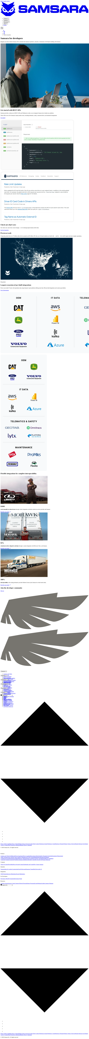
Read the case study (5, 511)
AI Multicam (12, 856)
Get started (3, 117)
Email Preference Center (49, 843)
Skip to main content (5, 1)
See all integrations (5, 290)
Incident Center (31, 859)
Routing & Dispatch (44, 857)
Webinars (39, 883)
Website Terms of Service (23, 843)
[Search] (2, 28)
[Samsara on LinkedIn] (4, 839)
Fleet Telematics (22, 857)
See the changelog (5, 230)
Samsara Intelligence (23, 859)
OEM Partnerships (7, 682)
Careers (6, 864)
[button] (44, 761)
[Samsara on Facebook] (4, 831)
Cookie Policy (32, 843)
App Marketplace (12, 874)
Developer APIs (6, 686)
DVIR (44, 858)
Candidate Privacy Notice (12, 843)
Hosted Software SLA (80, 843)
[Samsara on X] (4, 834)
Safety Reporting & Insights (46, 856)
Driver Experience (7, 676)
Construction (15, 869)
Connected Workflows (14, 859)
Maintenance (37, 857)
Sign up (2, 590)
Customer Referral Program (9, 693)
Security (18, 864)
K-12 (41, 869)
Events (35, 883)
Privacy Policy (4, 843)
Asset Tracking (11, 857)
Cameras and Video (7, 674)
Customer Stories (7, 690)
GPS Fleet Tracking (30, 857)
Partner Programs (30, 883)
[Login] (4, 33)
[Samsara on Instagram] (4, 836)
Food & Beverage (7, 680)
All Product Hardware (45, 859)
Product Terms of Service (69, 843)
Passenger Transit (29, 869)
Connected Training (5, 859)
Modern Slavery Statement (26, 845)
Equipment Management (57, 856)
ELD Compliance (49, 858)
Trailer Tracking (4, 857)
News (9, 864)
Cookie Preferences (40, 843)
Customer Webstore (49, 883)
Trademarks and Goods (28, 864)
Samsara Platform (15, 858)
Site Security (37, 859)
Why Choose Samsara (38, 864)
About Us (3, 864)
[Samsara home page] (10, 668)
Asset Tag (16, 857)
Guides (43, 883)
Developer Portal (7, 689)
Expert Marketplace (7, 684)
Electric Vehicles (22, 858)
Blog (12, 864)
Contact (21, 864)
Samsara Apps (29, 858)
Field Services (36, 869)
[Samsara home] (44, 15)
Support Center (11, 883)
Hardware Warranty (59, 843)
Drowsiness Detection (35, 856)
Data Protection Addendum (14, 845)
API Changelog (11, 878)
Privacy (14, 864)
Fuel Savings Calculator (37, 858)
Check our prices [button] (7, 34)
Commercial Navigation (6, 858)
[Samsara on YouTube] (4, 841)
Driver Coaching (26, 856)
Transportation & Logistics (9, 678)
